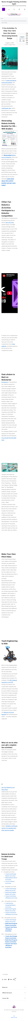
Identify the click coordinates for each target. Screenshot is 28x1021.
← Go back (4, 974)
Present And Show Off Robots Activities (11, 914)
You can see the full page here (8, 439)
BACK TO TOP (14, 1017)
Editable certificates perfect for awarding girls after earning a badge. (9, 828)
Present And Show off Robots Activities (11, 897)
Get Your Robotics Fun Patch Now (8, 788)
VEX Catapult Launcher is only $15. (9, 681)
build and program (6, 83)
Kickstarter (4, 382)
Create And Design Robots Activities (10, 875)
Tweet (5, 979)
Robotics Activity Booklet (7, 713)
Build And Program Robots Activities (10, 893)
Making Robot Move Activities (11, 879)
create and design (11, 80)
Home (2, 18)
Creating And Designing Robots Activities (10, 905)
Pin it (15, 979)
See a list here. (9, 223)
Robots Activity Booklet (8, 156)
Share (11, 979)
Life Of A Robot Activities (9, 882)
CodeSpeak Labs (6, 108)
